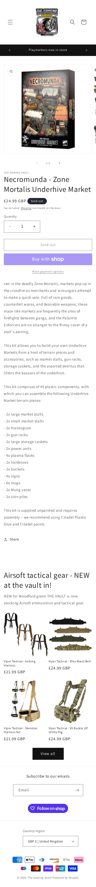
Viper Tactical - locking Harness (19, 663)
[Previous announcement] (9, 50)
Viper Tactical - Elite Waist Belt (70, 661)
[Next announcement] (86, 50)
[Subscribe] (77, 790)
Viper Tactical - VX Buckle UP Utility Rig (68, 730)
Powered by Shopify (65, 877)
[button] (10, 22)
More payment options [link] (48, 271)
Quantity (10, 216)
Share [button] (14, 539)
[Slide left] (36, 163)
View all (48, 753)
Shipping (26, 208)
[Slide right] (59, 163)
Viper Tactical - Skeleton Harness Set (21, 730)
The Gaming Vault (40, 877)
